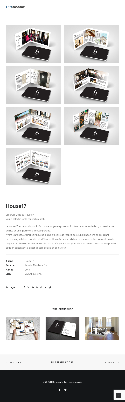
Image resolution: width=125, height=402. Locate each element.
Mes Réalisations (62, 362)
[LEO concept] (15, 6)
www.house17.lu (33, 274)
